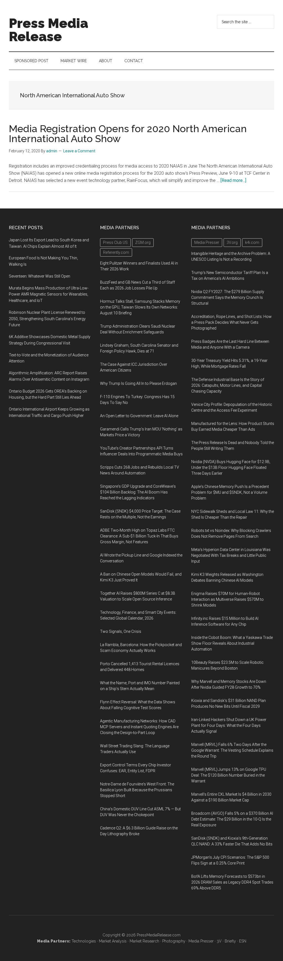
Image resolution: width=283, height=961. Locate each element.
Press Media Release (48, 29)
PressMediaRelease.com (158, 935)
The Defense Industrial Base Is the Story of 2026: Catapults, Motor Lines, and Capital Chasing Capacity (227, 385)
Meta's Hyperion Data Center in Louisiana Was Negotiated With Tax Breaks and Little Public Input (231, 555)
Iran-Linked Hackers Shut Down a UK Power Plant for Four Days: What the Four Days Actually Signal (228, 725)
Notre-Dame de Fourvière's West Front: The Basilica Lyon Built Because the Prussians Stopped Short (137, 790)
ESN (242, 941)
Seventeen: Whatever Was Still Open (39, 276)
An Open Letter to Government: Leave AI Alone (139, 416)
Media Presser (201, 941)
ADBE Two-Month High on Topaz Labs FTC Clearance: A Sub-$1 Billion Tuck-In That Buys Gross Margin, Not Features (139, 536)
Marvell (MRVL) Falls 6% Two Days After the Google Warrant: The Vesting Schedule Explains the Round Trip (232, 750)
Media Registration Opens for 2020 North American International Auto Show (128, 133)
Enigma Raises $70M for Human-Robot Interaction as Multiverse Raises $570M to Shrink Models (227, 599)
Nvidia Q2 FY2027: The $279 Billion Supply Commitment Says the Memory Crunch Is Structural (227, 297)
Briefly (230, 941)
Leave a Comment (79, 151)
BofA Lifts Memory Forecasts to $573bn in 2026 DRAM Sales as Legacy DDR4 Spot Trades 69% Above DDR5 (232, 882)
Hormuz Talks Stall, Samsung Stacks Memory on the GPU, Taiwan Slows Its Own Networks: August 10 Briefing (140, 307)
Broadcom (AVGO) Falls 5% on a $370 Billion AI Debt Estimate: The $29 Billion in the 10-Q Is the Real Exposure (232, 819)
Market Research (144, 941)
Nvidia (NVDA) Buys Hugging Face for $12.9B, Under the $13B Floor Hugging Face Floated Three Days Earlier (230, 467)
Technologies (84, 941)
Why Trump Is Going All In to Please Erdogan (138, 383)
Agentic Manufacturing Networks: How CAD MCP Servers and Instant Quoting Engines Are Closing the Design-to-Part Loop (139, 727)
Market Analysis (113, 941)
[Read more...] (233, 180)
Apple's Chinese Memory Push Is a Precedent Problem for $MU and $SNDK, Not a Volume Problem (230, 492)
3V (219, 941)
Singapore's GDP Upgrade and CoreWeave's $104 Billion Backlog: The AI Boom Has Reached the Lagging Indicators (138, 492)
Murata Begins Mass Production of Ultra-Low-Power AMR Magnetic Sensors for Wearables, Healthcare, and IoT (48, 294)
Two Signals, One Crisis (120, 631)
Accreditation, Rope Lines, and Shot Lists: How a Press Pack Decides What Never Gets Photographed (231, 322)
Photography (173, 941)
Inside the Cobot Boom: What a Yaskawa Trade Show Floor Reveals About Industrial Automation (232, 643)
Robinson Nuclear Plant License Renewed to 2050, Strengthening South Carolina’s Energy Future (47, 318)
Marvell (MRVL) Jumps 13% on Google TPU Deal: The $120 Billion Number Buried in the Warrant (228, 775)
